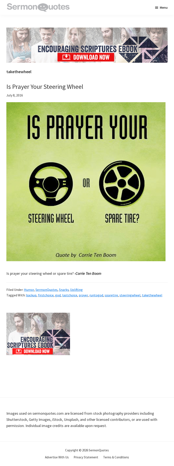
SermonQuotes (46, 289)
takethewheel (152, 295)
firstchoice (46, 295)
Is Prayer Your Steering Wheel (44, 86)
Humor (29, 289)
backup (31, 295)
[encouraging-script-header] (87, 30)
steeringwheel (129, 295)
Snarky (64, 289)
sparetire (111, 295)
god (58, 295)
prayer (83, 295)
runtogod (96, 295)
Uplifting (76, 289)
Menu (164, 7)
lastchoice (69, 295)
